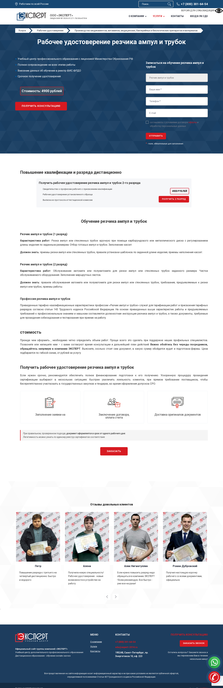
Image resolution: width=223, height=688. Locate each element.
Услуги (157, 16)
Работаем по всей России (33, 4)
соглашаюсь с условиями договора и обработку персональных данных (174, 124)
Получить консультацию (41, 106)
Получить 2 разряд (174, 199)
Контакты (177, 16)
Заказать (114, 451)
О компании (136, 16)
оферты (192, 122)
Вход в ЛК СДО (199, 16)
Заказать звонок (194, 643)
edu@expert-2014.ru (126, 647)
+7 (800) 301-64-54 (194, 4)
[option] (38, 550)
